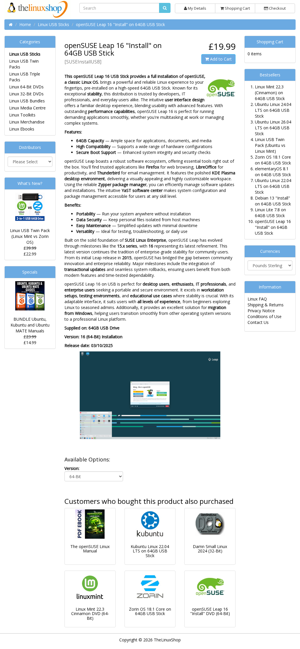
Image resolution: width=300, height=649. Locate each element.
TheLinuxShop (167, 640)
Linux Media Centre (27, 108)
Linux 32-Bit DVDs (26, 94)
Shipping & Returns (266, 305)
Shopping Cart (237, 8)
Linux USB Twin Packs (24, 64)
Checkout (277, 8)
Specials (30, 272)
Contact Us (258, 322)
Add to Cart (220, 59)
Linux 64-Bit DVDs (26, 87)
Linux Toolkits (22, 115)
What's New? (30, 183)
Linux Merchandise (27, 122)
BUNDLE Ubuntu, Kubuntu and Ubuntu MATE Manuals (30, 325)
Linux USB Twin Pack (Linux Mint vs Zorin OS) (30, 236)
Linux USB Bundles (27, 101)
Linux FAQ (257, 299)
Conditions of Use (265, 316)
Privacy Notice (261, 310)
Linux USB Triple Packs (24, 77)
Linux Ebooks (21, 129)
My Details (196, 8)
